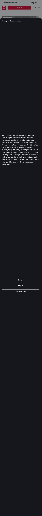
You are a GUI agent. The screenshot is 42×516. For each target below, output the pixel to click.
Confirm (20, 280)
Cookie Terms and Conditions (23, 145)
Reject (20, 286)
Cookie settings (20, 291)
